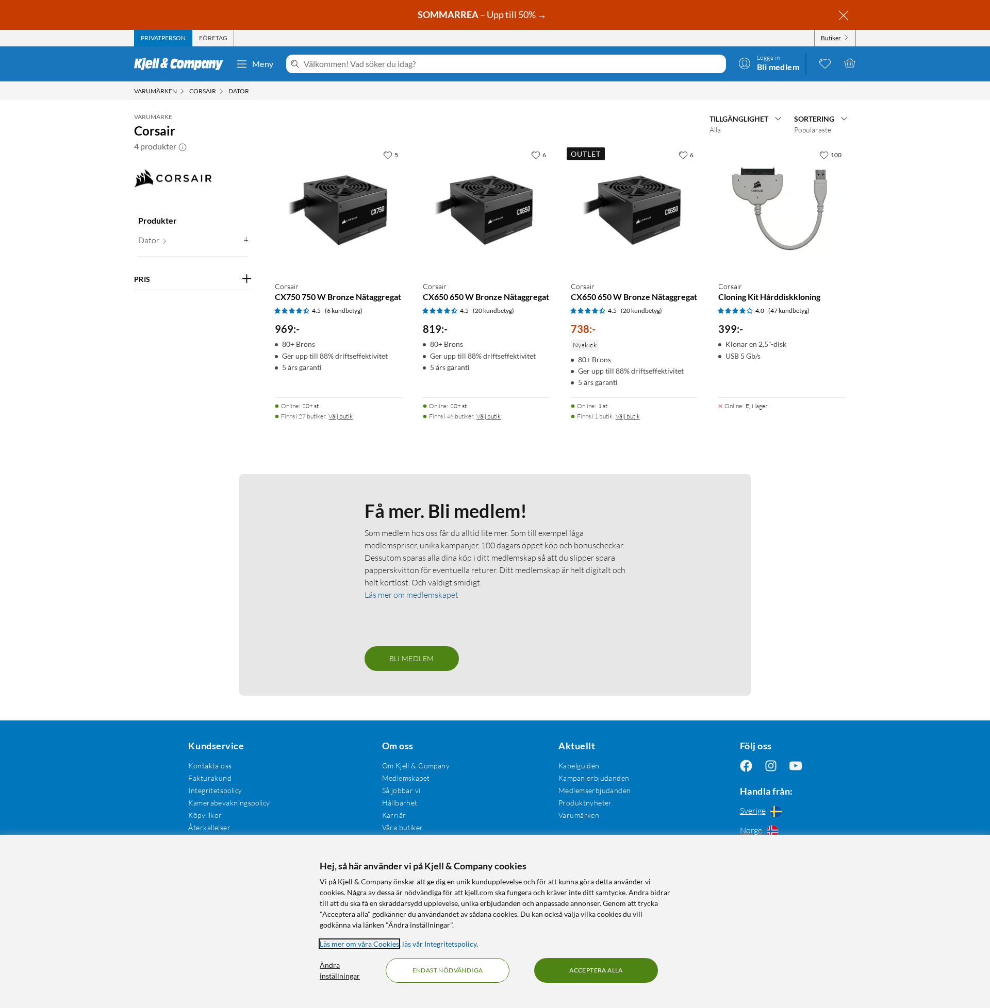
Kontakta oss (210, 765)
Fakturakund (210, 778)
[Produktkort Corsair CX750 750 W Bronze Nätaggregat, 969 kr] (338, 209)
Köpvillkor (205, 815)
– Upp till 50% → (483, 14)
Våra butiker (402, 827)
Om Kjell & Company (416, 765)
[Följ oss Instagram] (771, 765)
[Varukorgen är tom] (849, 63)
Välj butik (340, 416)
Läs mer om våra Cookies (359, 943)
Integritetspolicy (215, 790)
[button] (182, 146)
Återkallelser (209, 827)
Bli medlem (411, 658)
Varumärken (578, 815)
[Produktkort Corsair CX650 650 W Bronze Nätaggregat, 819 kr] (486, 209)
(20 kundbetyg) (493, 310)
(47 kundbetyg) (789, 310)
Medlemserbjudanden (594, 790)
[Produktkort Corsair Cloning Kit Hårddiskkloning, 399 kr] (782, 209)
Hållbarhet (400, 802)
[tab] (163, 38)
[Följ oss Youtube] (795, 765)
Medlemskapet (406, 778)
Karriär (394, 815)
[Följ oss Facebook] (746, 765)
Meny (263, 64)
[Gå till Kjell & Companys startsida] (181, 64)
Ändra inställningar (340, 970)
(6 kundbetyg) (343, 310)
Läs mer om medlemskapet (411, 595)
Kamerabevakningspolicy (229, 802)
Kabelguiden (579, 765)
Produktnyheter (585, 802)
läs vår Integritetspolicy (439, 943)
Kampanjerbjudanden (594, 778)
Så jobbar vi (401, 790)
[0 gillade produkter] (825, 63)
